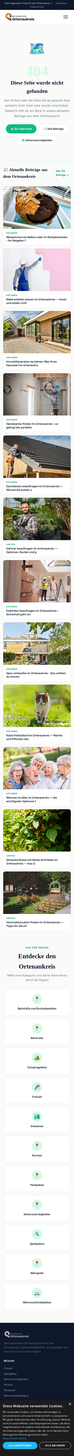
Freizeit (8, 1368)
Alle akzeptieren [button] (20, 1445)
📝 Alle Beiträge (53, 128)
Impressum (61, 3)
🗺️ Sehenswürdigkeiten (37, 140)
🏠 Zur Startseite (21, 128)
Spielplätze (10, 1373)
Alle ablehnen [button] (55, 1445)
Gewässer (10, 1390)
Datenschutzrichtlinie (14, 1438)
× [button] (69, 1404)
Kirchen (8, 1384)
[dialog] (37, 1428)
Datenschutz (37, 6)
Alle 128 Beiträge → (62, 172)
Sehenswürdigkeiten (16, 1379)
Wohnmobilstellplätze (16, 1395)
